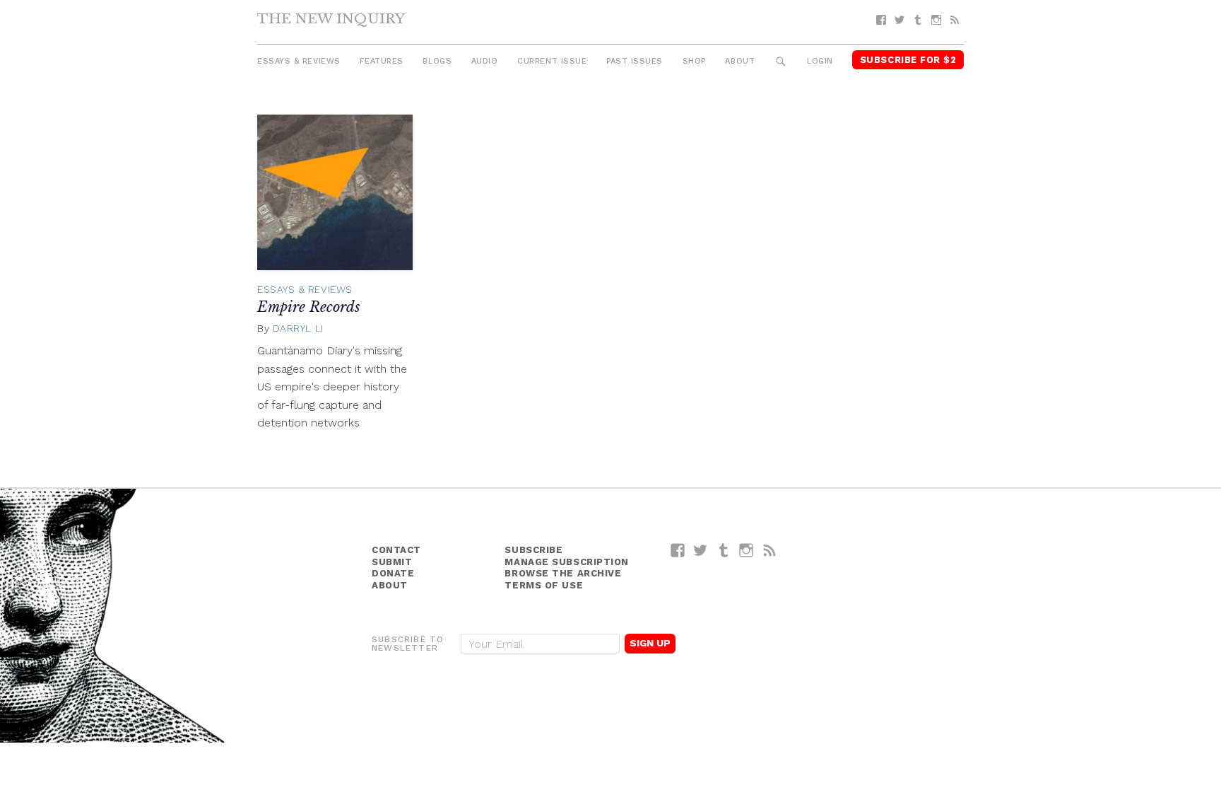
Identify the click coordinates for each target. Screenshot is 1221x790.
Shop (694, 61)
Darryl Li (298, 328)
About (740, 61)
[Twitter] (899, 20)
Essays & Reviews (299, 61)
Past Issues (634, 61)
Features (381, 61)
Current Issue (551, 61)
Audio (484, 61)
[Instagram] (936, 20)
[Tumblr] (918, 20)
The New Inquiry (331, 18)
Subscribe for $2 (908, 59)
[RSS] (954, 20)
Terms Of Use (544, 585)
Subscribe (533, 550)
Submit (392, 562)
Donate (393, 573)
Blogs (437, 61)
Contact (396, 550)
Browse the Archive (563, 573)
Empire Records (308, 306)
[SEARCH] (781, 62)
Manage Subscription (566, 562)
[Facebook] (881, 20)
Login (820, 61)
